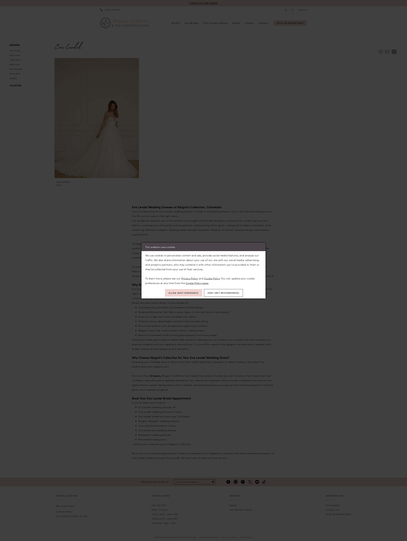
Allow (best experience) (184, 292)
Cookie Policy (212, 278)
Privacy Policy (189, 278)
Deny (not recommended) (223, 292)
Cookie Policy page (197, 283)
